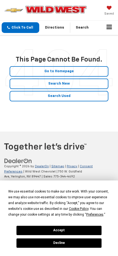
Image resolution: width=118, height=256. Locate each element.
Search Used (59, 96)
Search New (59, 83)
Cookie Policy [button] (78, 209)
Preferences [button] (94, 214)
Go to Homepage (59, 71)
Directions (54, 27)
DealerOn (42, 166)
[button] (20, 27)
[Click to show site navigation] (109, 28)
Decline (59, 243)
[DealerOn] (18, 161)
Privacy (72, 166)
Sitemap (57, 166)
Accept (59, 230)
